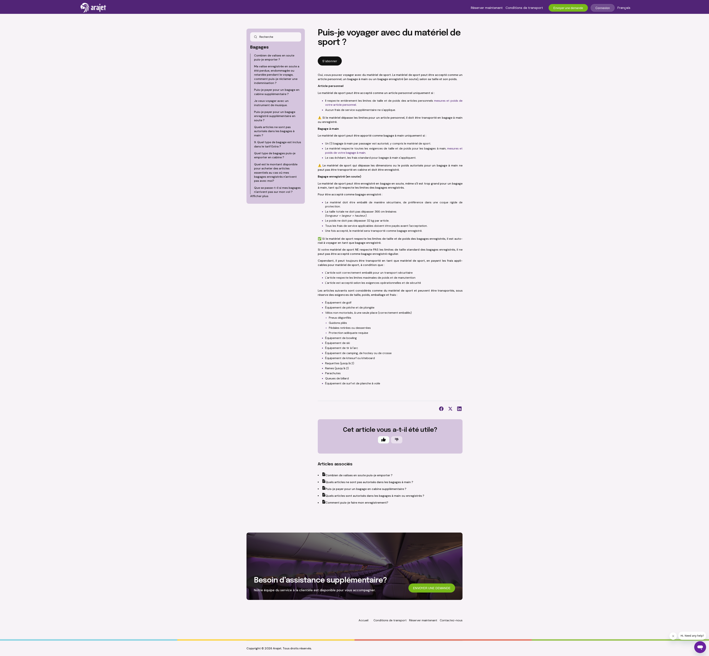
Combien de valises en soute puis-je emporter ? (274, 57)
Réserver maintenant (487, 8)
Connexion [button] (602, 8)
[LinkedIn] (459, 409)
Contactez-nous (451, 620)
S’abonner (329, 61)
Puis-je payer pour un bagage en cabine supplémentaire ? (276, 92)
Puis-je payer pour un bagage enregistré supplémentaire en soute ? (274, 116)
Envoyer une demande (568, 8)
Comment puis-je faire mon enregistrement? (357, 503)
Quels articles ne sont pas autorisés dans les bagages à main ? (274, 131)
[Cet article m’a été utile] (383, 439)
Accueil (363, 620)
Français (623, 8)
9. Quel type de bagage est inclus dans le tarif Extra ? (277, 144)
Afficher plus (259, 196)
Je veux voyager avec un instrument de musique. (271, 103)
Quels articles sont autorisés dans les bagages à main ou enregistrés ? (375, 496)
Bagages (259, 47)
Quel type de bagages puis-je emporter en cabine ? (274, 155)
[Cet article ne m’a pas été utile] (396, 439)
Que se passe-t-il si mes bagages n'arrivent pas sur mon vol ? (277, 190)
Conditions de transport (524, 8)
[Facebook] (441, 409)
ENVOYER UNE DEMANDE (432, 588)
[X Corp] (450, 409)
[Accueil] (93, 8)
